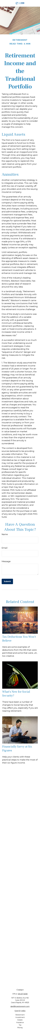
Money (20, 1028)
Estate (20, 1020)
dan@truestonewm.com (20, 1006)
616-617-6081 (23, 994)
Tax (20, 1025)
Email (4, 548)
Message (6, 561)
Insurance (20, 1022)
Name (5, 534)
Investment (20, 1017)
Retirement (20, 1015)
